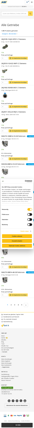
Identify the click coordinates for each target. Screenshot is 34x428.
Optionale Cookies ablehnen (17, 245)
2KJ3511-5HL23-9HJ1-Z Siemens (13, 112)
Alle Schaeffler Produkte (7, 378)
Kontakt (4, 352)
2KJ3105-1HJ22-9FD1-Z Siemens (13, 39)
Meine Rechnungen (6, 363)
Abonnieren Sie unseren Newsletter (17, 405)
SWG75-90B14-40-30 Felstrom (13, 272)
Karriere (4, 338)
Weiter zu (4, 371)
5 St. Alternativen (6, 261)
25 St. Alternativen (6, 289)
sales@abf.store (5, 392)
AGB (5, 421)
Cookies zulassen (17, 236)
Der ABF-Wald (5, 350)
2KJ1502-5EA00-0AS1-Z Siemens (13, 87)
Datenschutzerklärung (14, 421)
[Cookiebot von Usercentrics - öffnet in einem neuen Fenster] (25, 181)
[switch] (29, 214)
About (3, 336)
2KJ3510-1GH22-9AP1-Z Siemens (13, 63)
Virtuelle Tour (4, 346)
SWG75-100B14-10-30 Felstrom (13, 136)
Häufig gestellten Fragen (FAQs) (9, 376)
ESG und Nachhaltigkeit (7, 348)
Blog (2, 342)
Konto (3, 356)
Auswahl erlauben (17, 241)
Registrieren (5, 367)
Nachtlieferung (5, 374)
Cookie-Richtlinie (25, 421)
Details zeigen (25, 231)
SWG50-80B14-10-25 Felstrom (13, 164)
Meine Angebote (5, 361)
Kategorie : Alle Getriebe (9, 34)
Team (2, 344)
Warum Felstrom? (6, 380)
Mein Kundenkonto (6, 365)
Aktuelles (3, 340)
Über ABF (4, 333)
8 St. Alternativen (6, 153)
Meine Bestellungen (6, 359)
